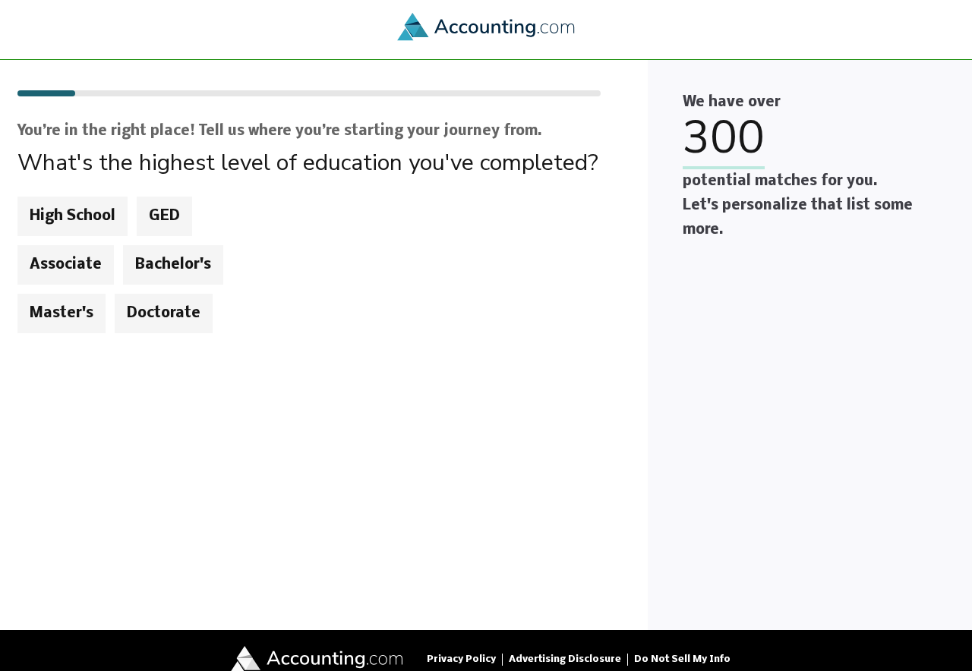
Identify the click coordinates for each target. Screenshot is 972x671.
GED (164, 216)
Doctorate (163, 313)
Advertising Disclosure (565, 659)
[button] (486, 344)
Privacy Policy (461, 659)
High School (72, 216)
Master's (61, 313)
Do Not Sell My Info (682, 659)
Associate (66, 264)
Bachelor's (173, 264)
